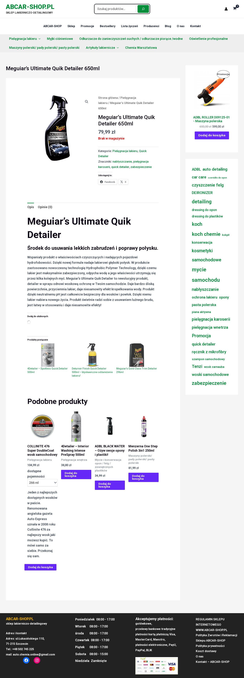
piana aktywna (201, 312)
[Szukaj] (143, 9)
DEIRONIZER (202, 193)
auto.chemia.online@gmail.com (34, 654)
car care (199, 177)
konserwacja (202, 242)
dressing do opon (204, 210)
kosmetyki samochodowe (206, 255)
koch (197, 224)
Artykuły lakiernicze (100, 47)
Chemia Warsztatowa (141, 47)
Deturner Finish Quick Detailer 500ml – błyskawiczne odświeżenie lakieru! (92, 372)
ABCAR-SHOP (52, 26)
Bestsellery (107, 26)
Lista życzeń (129, 26)
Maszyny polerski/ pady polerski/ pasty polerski (44, 47)
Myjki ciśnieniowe (60, 39)
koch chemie (206, 234)
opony (224, 297)
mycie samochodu (206, 275)
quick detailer (120, 167)
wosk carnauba (214, 367)
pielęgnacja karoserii (211, 319)
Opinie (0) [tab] (45, 207)
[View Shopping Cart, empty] (234, 9)
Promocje (87, 26)
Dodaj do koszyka (40, 567)
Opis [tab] (30, 207)
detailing (202, 202)
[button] (39, 38)
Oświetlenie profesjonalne (208, 39)
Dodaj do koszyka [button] (71, 474)
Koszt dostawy (206, 651)
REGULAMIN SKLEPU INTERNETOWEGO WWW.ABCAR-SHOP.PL (211, 624)
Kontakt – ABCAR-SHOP (213, 662)
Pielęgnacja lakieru (23, 39)
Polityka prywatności (210, 646)
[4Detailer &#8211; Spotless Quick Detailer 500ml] (47, 355)
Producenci (151, 26)
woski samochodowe (210, 374)
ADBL (196, 169)
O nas (181, 26)
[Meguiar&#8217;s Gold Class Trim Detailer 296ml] (136, 355)
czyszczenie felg (208, 185)
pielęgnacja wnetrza (210, 327)
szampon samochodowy (208, 359)
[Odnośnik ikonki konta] (226, 9)
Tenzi (197, 366)
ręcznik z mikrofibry (209, 352)
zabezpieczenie (141, 167)
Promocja (201, 335)
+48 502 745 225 (23, 649)
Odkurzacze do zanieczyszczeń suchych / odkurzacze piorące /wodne (131, 39)
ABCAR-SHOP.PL (30, 7)
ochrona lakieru (204, 297)
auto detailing (215, 169)
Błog (168, 26)
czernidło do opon (217, 178)
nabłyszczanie (122, 161)
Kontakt (195, 26)
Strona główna (108, 98)
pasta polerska (204, 305)
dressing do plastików (207, 216)
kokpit (226, 235)
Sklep (71, 26)
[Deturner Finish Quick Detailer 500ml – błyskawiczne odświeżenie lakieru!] (92, 355)
